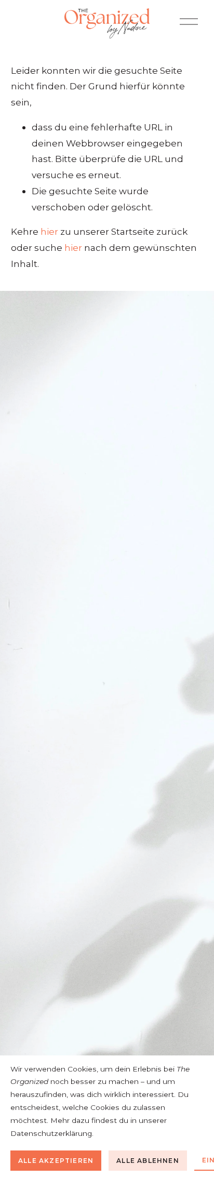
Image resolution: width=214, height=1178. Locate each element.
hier (49, 231)
